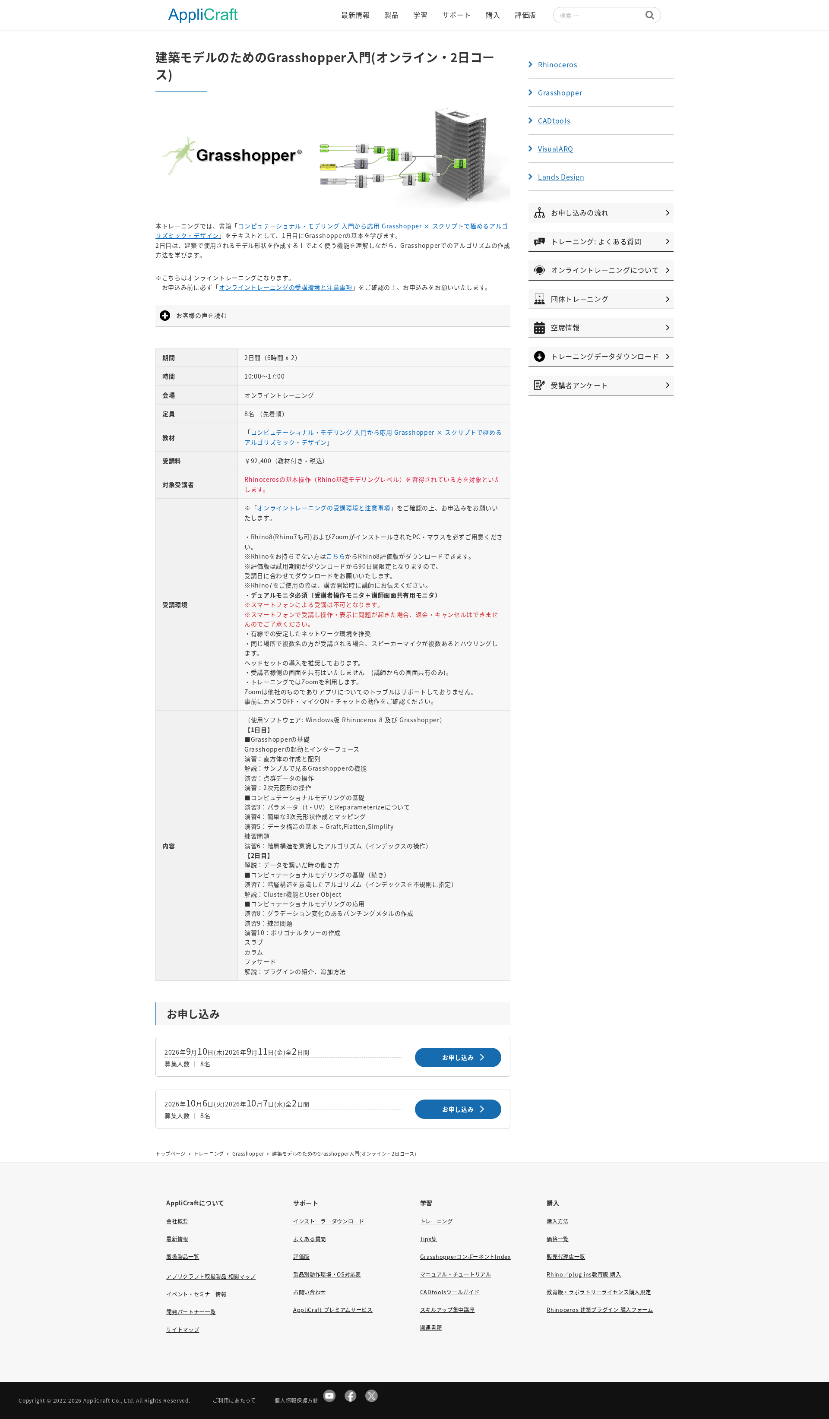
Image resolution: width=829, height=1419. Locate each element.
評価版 (301, 1257)
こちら (335, 556)
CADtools (554, 120)
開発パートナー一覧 (190, 1312)
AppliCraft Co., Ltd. (109, 1400)
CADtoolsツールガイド (450, 1292)
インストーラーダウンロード (328, 1221)
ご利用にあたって (234, 1400)
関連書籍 (431, 1327)
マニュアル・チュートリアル (455, 1274)
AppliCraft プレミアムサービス (333, 1310)
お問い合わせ (309, 1292)
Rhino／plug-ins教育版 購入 (584, 1274)
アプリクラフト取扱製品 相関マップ (211, 1276)
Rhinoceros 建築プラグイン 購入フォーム (600, 1310)
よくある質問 (309, 1239)
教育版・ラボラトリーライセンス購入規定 (599, 1292)
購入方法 (558, 1221)
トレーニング (436, 1221)
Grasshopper (560, 92)
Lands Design (561, 176)
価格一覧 (558, 1239)
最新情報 (177, 1239)
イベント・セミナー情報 (196, 1294)
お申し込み (458, 1057)
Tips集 (428, 1239)
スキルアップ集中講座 (447, 1310)
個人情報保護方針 (297, 1400)
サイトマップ (182, 1330)
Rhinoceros (557, 64)
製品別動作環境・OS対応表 (327, 1274)
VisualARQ (555, 148)
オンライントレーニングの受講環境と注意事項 (285, 287)
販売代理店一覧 (566, 1257)
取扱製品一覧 (182, 1257)
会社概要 (177, 1221)
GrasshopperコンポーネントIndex (465, 1257)
